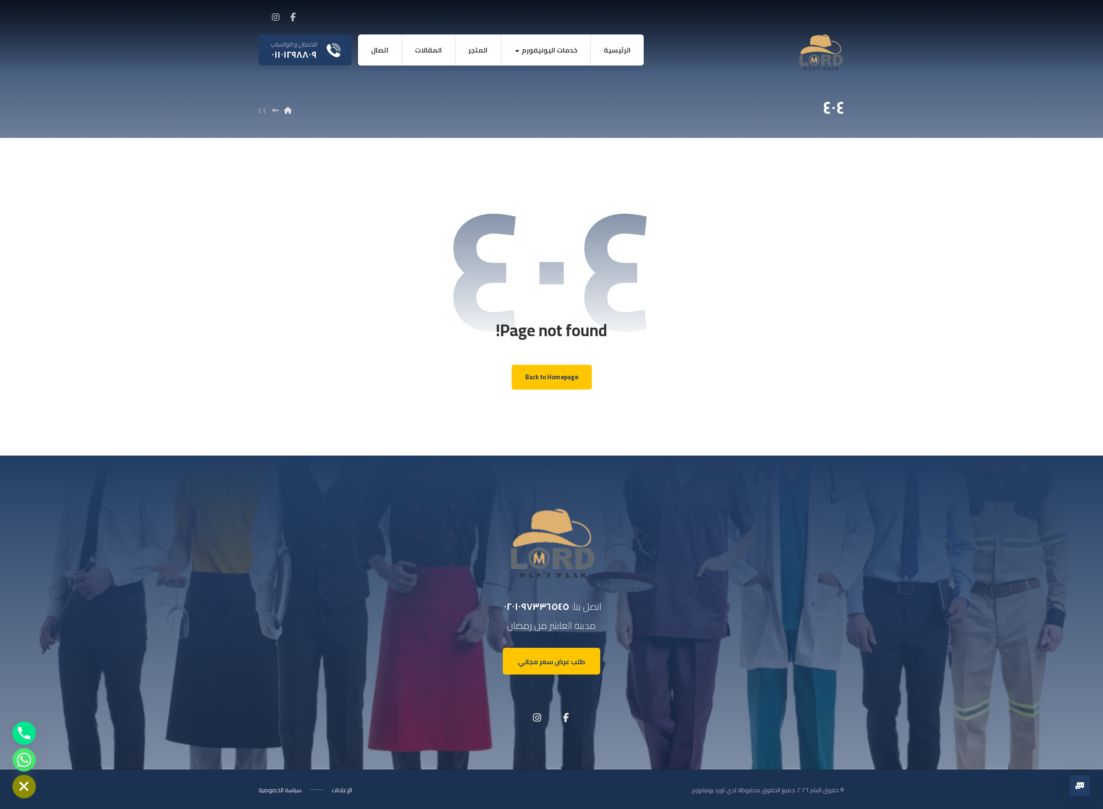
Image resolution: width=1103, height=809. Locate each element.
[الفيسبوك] (293, 17)
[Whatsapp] (24, 760)
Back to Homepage (551, 377)
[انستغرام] (275, 17)
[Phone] (24, 733)
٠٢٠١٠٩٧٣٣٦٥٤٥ (536, 606)
